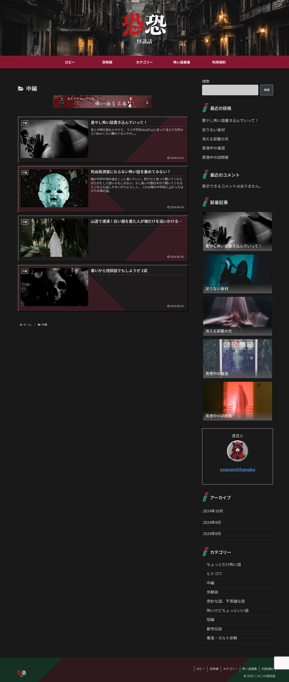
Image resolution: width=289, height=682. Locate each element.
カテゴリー (230, 669)
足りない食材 (213, 129)
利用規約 (267, 669)
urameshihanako (237, 469)
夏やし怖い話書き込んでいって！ (230, 120)
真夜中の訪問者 (215, 157)
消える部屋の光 (215, 138)
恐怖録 (214, 669)
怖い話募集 (249, 669)
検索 (206, 81)
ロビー (200, 669)
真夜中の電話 (213, 148)
